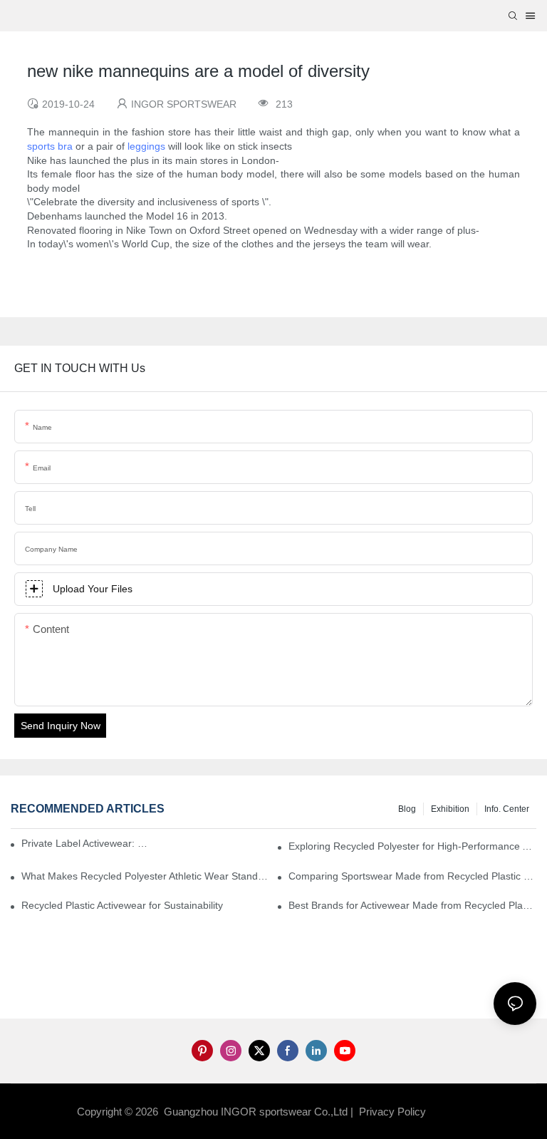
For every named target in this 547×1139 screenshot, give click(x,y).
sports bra (50, 146)
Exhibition (450, 809)
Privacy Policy (392, 1112)
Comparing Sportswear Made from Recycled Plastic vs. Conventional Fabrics (412, 876)
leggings (146, 146)
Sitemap (451, 1112)
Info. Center (506, 809)
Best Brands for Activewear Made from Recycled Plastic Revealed (412, 905)
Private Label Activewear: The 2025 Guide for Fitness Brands (87, 843)
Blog (407, 809)
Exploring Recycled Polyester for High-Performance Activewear (412, 846)
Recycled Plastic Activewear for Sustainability (122, 905)
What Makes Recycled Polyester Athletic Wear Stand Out (145, 876)
